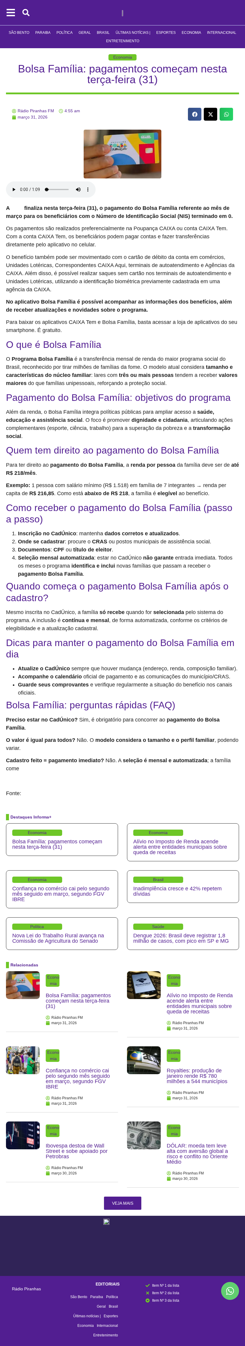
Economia (191, 33)
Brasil (103, 33)
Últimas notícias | (133, 33)
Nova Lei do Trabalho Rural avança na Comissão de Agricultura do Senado (58, 938)
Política (64, 33)
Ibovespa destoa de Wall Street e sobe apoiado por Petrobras (77, 1151)
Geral (85, 33)
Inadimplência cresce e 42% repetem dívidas (177, 891)
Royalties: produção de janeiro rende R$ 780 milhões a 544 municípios (197, 1076)
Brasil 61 (31, 793)
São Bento (19, 33)
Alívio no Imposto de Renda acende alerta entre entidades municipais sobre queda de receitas (180, 847)
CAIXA (17, 208)
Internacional (221, 33)
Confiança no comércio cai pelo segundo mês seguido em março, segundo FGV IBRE (60, 894)
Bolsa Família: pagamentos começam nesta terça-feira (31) (122, 74)
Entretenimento (122, 41)
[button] (194, 114)
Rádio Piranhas (26, 1288)
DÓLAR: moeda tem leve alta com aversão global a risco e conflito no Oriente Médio (197, 1154)
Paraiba (42, 33)
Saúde (158, 926)
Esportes (166, 33)
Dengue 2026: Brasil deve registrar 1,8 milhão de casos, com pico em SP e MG (181, 938)
